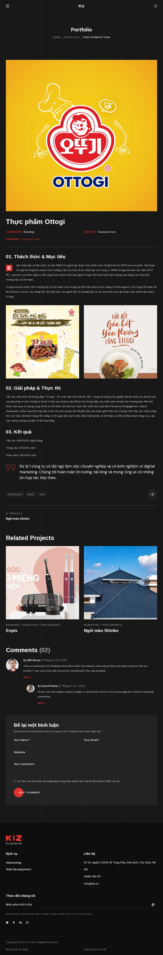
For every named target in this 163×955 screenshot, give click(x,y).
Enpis (89, 630)
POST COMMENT (29, 792)
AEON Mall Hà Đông (26, 630)
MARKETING (30, 624)
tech (41, 494)
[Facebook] (13, 922)
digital (31, 494)
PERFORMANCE (128, 624)
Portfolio (71, 37)
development (15, 494)
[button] (155, 6)
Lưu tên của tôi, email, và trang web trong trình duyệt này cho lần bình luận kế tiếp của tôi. (68, 781)
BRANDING (12, 624)
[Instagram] (27, 922)
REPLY (27, 677)
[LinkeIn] (20, 922)
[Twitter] (7, 922)
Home (57, 37)
